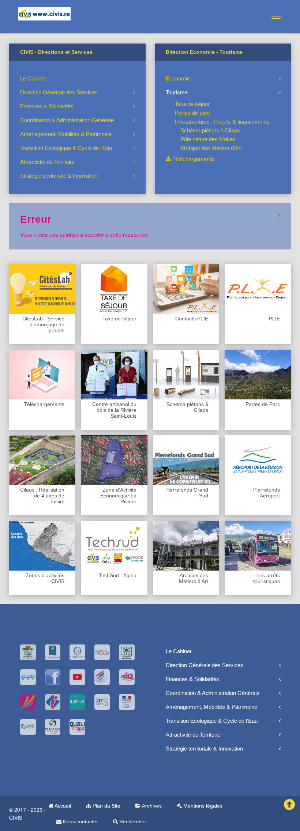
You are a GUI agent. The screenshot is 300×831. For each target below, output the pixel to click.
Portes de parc (192, 113)
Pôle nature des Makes (208, 139)
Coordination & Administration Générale (67, 120)
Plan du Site (105, 806)
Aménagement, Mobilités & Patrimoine (66, 134)
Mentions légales (202, 806)
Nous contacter (79, 821)
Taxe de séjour (192, 104)
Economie (178, 78)
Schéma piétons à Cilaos (210, 130)
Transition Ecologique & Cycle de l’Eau (66, 148)
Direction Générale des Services (59, 92)
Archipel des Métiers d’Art (211, 148)
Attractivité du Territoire (47, 162)
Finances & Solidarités (47, 106)
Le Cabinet (33, 78)
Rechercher (132, 821)
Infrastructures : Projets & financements (222, 122)
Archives (151, 806)
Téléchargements (192, 159)
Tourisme (177, 92)
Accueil (62, 806)
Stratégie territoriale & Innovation (58, 176)
